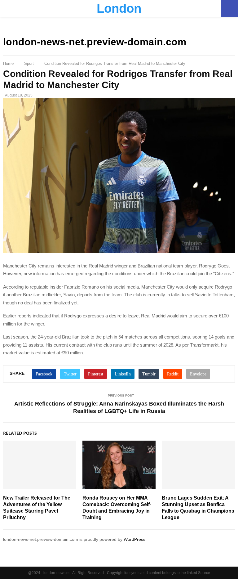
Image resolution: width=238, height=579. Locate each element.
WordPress (134, 539)
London (119, 8)
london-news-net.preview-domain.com (94, 41)
